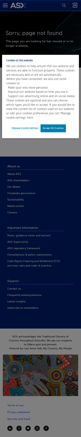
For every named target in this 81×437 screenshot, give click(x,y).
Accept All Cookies (53, 128)
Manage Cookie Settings (25, 128)
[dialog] (40, 96)
